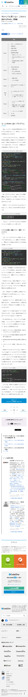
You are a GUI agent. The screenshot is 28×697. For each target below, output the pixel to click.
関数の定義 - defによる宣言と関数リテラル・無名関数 (18, 105)
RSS (21, 521)
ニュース (3, 631)
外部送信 (8, 686)
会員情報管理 (9, 675)
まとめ (12, 113)
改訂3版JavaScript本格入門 (17, 486)
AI (6, 6)
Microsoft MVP (19, 469)
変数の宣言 (14, 69)
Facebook (17, 526)
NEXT (23, 410)
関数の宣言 (14, 78)
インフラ (24, 6)
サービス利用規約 (9, 682)
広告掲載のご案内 (21, 624)
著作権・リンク (9, 673)
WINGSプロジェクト (17, 474)
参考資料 (13, 115)
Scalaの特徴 (14, 50)
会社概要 (8, 680)
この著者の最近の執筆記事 (16, 498)
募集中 (17, 518)
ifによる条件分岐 (16, 71)
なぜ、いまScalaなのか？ (17, 44)
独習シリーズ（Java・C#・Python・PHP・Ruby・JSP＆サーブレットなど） (17, 478)
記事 (16, 521)
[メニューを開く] (2, 2)
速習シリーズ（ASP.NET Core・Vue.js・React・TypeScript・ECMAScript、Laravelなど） (16, 482)
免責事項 (8, 677)
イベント (3, 637)
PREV (5, 410)
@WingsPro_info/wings (15, 524)
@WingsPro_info (14, 523)
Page (5, 53)
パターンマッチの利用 (17, 111)
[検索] (2, 6)
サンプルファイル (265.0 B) (16, 33)
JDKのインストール (16, 55)
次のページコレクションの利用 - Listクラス (14, 400)
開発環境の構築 (14, 52)
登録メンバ (12, 517)
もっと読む (5, 451)
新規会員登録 (14, 588)
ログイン (15, 592)
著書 (13, 521)
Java (3, 30)
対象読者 (13, 46)
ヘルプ (7, 671)
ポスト (18, 430)
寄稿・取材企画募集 (7, 624)
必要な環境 (13, 48)
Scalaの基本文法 (15, 67)
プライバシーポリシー (10, 684)
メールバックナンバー (15, 584)
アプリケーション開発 (14, 6)
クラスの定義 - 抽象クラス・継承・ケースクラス (18, 95)
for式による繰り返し (17, 73)
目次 (14, 39)
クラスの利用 (15, 80)
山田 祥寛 (3, 23)
